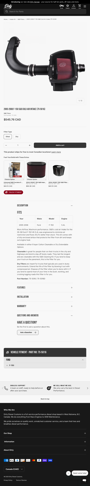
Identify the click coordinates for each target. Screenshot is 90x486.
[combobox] (45, 11)
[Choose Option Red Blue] (14, 170)
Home (6, 19)
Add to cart (60, 145)
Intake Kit (13, 19)
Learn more (56, 152)
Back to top (45, 399)
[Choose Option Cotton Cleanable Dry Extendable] (36, 170)
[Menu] (84, 6)
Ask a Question (26, 332)
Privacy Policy (8, 480)
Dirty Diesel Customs (15, 476)
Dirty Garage (35, 2)
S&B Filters (21, 19)
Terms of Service (21, 480)
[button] (79, 6)
